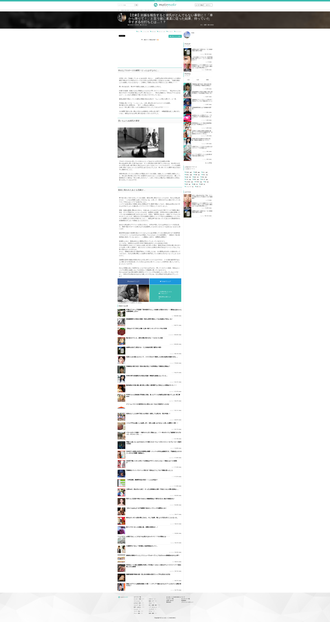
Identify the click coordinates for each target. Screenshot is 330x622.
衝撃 (197, 172)
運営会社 (168, 602)
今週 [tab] (188, 80)
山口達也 (189, 182)
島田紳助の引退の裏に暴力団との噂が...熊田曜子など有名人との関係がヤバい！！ (151, 385)
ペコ (172, 325)
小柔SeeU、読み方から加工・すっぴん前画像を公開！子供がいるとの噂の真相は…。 (152, 489)
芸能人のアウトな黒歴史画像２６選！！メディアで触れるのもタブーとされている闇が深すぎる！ (153, 584)
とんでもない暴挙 (145, 31)
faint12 (171, 448)
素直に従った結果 (161, 31)
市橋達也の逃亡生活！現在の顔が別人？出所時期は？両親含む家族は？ (148, 366)
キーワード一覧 (185, 598)
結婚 (188, 177)
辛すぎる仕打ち (179, 31)
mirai (172, 429)
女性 (198, 187)
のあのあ (171, 344)
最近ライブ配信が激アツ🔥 (151, 39)
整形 (196, 179)
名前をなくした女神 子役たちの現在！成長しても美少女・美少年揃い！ (148, 413)
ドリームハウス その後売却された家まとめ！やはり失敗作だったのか (147, 404)
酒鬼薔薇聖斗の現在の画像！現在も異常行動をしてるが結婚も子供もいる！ (149, 319)
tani (172, 467)
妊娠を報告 (154, 31)
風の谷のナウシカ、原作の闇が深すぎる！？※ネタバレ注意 (144, 338)
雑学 (188, 184)
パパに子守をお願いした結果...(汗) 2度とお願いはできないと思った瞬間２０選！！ (152, 423)
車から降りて (170, 31)
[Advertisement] (150, 52)
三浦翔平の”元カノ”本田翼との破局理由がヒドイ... (141, 546)
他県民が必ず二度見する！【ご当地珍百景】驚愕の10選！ (144, 347)
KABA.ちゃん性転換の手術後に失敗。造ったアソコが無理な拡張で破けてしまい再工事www (153, 395)
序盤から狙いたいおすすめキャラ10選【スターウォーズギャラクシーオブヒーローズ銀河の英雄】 (153, 443)
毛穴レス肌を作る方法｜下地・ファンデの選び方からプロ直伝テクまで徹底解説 (202, 196)
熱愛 (203, 184)
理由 (204, 177)
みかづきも (171, 514)
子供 (188, 179)
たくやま (203, 120)
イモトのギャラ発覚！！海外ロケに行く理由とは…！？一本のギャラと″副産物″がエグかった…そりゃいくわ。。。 (153, 433)
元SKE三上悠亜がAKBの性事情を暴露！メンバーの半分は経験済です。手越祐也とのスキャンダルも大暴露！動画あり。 (154, 452)
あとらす (171, 486)
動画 (196, 177)
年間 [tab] (207, 80)
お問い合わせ (170, 600)
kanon (203, 69)
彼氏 (138, 31)
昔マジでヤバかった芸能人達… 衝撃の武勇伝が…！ (142, 527)
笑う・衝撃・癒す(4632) (207, 25)
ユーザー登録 (199, 5)
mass (192, 33)
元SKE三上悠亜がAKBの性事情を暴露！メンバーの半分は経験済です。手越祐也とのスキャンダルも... (202, 132)
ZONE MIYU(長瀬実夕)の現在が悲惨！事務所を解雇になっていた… (147, 376)
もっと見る (208, 163)
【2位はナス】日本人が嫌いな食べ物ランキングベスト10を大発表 (146, 328)
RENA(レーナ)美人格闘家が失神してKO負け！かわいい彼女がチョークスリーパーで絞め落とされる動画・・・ (153, 565)
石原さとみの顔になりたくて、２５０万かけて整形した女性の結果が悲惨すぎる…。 (152, 357)
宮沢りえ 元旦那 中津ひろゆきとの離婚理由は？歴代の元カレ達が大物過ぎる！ (150, 499)
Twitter (189, 172)
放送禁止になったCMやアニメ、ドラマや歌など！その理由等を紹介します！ (202, 116)
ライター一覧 (170, 598)
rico (172, 315)
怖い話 (205, 179)
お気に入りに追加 (176, 36)
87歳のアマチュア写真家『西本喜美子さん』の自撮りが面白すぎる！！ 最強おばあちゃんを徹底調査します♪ (154, 310)
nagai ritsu (171, 391)
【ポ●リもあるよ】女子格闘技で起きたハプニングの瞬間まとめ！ (146, 508)
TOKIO (199, 182)
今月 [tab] (198, 80)
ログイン (208, 5)
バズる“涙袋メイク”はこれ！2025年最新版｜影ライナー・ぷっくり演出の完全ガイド (202, 58)
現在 (205, 175)
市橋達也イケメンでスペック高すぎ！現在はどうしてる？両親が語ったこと (149, 470)
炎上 (205, 172)
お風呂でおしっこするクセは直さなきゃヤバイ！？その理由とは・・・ (148, 536)
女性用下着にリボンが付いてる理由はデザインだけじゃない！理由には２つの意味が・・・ (151, 461)
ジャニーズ (189, 187)
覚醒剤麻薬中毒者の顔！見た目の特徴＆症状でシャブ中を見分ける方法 (148, 574)
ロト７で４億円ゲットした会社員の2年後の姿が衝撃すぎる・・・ (202, 155)
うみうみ (172, 590)
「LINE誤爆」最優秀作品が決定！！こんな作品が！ (142, 480)
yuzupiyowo (171, 334)
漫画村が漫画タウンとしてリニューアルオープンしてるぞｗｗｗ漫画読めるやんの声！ (153, 555)
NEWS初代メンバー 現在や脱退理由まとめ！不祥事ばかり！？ (201, 123)
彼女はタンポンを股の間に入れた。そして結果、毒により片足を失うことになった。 (152, 517)
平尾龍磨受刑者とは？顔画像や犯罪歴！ (201, 108)
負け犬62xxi (171, 552)
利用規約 (183, 600)
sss (206, 62)
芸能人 (189, 175)
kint (173, 561)
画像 (197, 175)
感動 (195, 184)
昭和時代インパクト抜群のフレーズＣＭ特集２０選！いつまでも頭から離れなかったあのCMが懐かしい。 (202, 66)
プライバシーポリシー (187, 602)
